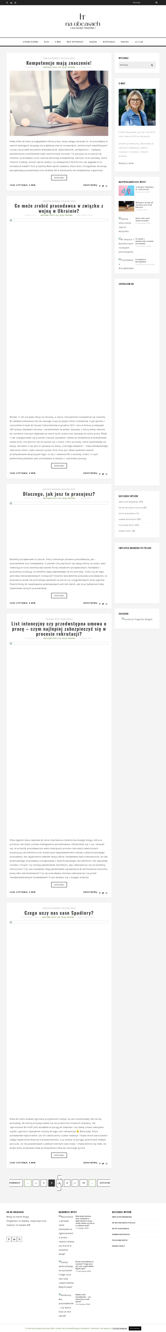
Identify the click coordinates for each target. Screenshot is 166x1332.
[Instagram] (16, 2)
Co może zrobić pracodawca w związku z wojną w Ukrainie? (59, 208)
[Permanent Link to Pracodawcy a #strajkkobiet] (126, 268)
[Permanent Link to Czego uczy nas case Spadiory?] (59, 922)
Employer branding (51, 201)
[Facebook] (8, 2)
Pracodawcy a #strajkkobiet (141, 260)
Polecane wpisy (68, 58)
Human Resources (51, 58)
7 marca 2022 (30, 215)
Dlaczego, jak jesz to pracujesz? (59, 493)
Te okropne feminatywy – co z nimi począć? (145, 188)
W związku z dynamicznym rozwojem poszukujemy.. (145, 241)
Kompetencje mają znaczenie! (59, 62)
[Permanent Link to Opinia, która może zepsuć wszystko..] (126, 231)
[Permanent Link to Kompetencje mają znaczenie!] (59, 135)
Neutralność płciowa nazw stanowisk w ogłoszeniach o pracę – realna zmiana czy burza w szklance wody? (85, 1221)
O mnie (58, 41)
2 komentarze (85, 498)
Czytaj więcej (119, 1328)
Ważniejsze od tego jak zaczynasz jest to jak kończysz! (144, 204)
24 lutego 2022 (32, 498)
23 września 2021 (30, 917)
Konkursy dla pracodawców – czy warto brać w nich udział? (83, 1298)
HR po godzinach (127, 513)
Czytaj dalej (59, 178)
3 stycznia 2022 (32, 638)
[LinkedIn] (12, 2)
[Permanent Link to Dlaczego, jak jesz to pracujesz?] (59, 503)
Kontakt (125, 41)
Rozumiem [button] (135, 1328)
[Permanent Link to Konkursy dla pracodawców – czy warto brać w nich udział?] (66, 1315)
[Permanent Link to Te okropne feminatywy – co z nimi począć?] (126, 195)
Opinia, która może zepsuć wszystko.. (143, 219)
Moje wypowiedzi (75, 41)
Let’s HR (139, 41)
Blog (46, 41)
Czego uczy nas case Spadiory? (59, 912)
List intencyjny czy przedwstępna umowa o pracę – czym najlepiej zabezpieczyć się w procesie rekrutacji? (59, 628)
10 (83, 1182)
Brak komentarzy (84, 215)
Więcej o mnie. (126, 163)
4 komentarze (85, 67)
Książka (93, 41)
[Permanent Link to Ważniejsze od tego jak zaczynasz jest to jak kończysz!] (126, 210)
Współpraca (109, 41)
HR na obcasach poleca (130, 508)
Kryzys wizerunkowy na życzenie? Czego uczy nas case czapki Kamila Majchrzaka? (85, 1265)
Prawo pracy (67, 619)
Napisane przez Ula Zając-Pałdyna (59, 67)
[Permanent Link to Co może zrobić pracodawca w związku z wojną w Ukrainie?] (59, 220)
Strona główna (30, 41)
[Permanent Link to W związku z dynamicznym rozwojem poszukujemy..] (126, 251)
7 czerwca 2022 (32, 67)
